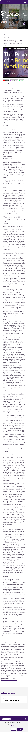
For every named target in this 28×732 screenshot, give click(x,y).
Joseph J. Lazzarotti (14, 25)
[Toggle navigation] (25, 1)
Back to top (6, 719)
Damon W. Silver (4, 25)
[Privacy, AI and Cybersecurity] (14, 699)
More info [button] (7, 729)
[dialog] (14, 726)
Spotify (21, 80)
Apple (14, 80)
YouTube (6, 80)
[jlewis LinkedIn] (25, 719)
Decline (13, 729)
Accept (19, 729)
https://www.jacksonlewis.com (9, 680)
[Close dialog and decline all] (26, 722)
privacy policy (14, 725)
